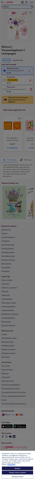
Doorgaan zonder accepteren (17, 472)
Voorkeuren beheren (17, 476)
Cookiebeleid (11, 464)
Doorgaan (17, 468)
